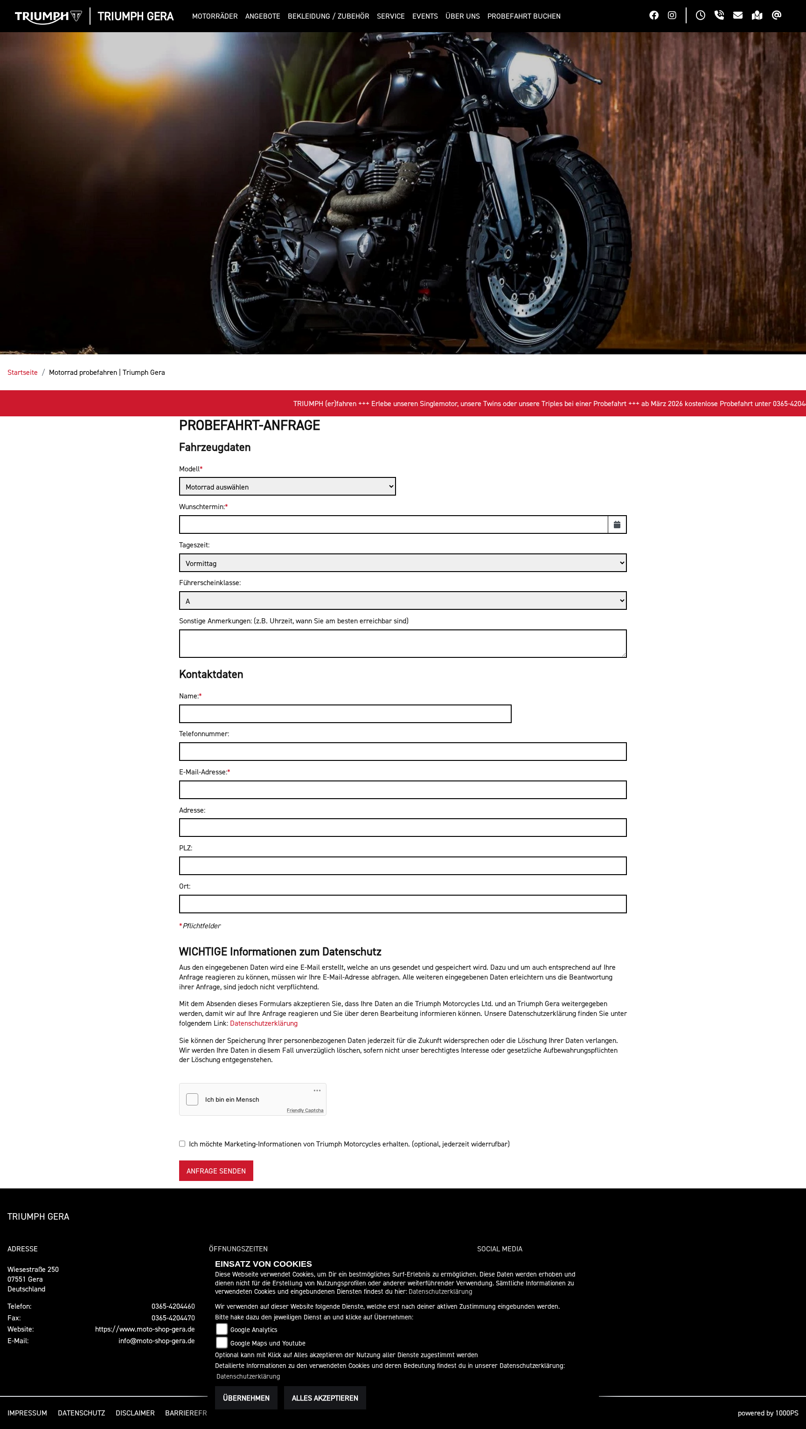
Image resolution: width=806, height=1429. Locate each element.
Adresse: (192, 810)
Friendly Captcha (305, 1110)
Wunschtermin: (202, 506)
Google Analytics (254, 1329)
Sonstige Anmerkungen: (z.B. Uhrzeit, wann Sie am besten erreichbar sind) (294, 620)
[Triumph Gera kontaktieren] (742, 16)
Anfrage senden (216, 1170)
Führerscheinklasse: (210, 582)
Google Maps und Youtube (268, 1343)
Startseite (22, 372)
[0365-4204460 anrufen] (724, 16)
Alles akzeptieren (325, 1397)
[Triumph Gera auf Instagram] (677, 16)
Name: (189, 695)
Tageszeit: (194, 544)
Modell (189, 468)
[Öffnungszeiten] (705, 16)
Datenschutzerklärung (264, 1023)
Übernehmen (246, 1397)
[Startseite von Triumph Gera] (48, 18)
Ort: (184, 886)
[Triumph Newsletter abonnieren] (781, 16)
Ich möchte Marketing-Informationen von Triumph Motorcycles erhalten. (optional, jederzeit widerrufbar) (349, 1143)
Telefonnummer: (204, 733)
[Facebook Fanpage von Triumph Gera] (658, 16)
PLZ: (185, 847)
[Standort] (762, 16)
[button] (217, 16)
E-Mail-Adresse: (203, 771)
